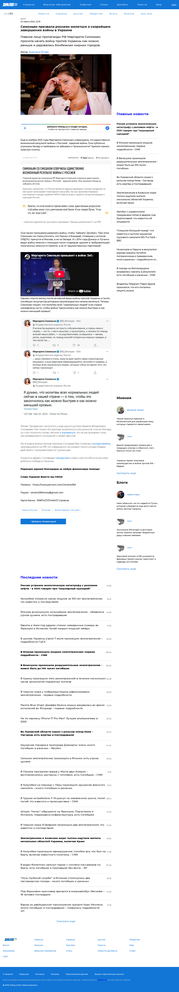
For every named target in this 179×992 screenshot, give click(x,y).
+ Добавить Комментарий (43, 521)
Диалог (23, 18)
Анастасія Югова (39, 52)
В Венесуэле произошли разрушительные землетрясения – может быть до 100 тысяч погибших (137, 163)
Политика (46, 510)
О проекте (8, 974)
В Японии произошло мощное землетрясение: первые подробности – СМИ (134, 146)
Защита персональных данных (109, 974)
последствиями (101, 443)
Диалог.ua (102, 980)
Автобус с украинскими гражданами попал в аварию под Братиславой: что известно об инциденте (136, 216)
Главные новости (133, 114)
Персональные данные (77, 974)
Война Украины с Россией (67, 510)
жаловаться (68, 432)
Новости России (29, 510)
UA (6, 13)
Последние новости (39, 577)
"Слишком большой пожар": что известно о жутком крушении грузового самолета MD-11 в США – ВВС (137, 235)
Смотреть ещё (66, 921)
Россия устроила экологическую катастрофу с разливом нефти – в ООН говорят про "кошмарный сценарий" (137, 129)
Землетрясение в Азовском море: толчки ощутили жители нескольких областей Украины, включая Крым (137, 197)
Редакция (24, 974)
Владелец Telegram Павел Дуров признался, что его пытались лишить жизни (136, 287)
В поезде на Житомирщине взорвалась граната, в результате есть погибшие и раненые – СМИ (136, 271)
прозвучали (63, 458)
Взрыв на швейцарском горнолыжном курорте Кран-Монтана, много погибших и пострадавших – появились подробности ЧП (62, 907)
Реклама (55, 974)
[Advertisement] (66, 547)
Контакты (39, 974)
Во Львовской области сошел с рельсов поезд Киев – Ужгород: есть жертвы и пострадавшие (135, 180)
